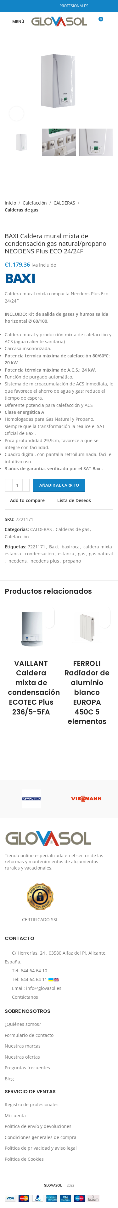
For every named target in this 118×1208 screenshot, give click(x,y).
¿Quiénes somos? (23, 1024)
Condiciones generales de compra (40, 1137)
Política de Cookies (24, 1159)
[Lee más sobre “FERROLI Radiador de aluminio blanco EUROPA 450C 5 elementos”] (104, 622)
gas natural (101, 554)
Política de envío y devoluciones (38, 1126)
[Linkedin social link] (49, 6)
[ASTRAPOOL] (32, 799)
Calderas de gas (21, 210)
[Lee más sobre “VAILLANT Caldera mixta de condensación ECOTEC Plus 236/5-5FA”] (48, 622)
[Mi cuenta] (110, 21)
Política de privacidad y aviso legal (41, 1148)
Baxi (53, 547)
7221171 (36, 547)
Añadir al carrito (59, 485)
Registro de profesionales (32, 1104)
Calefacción (35, 203)
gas (81, 554)
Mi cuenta (15, 1115)
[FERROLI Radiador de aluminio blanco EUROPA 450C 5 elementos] (87, 629)
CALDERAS (64, 203)
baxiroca (71, 547)
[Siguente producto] (20, 223)
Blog (9, 1079)
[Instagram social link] (41, 6)
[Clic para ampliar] (16, 114)
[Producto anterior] (8, 223)
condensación (39, 554)
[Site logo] (59, 21)
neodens (17, 561)
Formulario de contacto (29, 1035)
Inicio (10, 203)
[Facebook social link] (33, 6)
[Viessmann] (86, 799)
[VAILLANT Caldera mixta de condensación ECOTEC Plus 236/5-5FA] (31, 629)
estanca (66, 554)
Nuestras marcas (23, 1046)
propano (72, 561)
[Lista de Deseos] (48, 611)
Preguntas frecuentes (27, 1068)
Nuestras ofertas (22, 1057)
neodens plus (45, 561)
